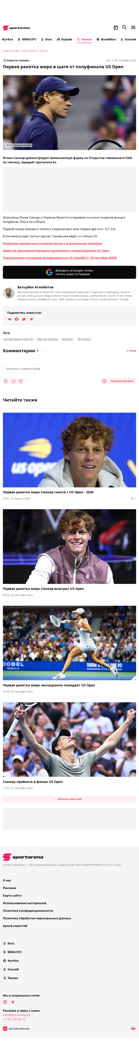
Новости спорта (11, 50)
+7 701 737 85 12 (14, 1019)
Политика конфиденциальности (28, 911)
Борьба (66, 39)
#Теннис (67, 339)
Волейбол (108, 39)
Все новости (29, 50)
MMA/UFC (29, 39)
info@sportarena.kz (16, 1015)
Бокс (48, 39)
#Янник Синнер (47, 339)
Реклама (9, 888)
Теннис (86, 39)
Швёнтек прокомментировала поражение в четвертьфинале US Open (56, 251)
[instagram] (5, 1002)
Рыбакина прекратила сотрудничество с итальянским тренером (52, 243)
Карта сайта (12, 895)
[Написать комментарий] (69, 369)
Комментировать (122, 381)
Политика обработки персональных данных (37, 918)
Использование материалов (24, 903)
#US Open (84, 339)
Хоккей (130, 39)
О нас (7, 880)
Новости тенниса (18, 60)
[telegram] (12, 1002)
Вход (133, 350)
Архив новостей (15, 926)
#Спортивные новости (18, 339)
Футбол (13, 961)
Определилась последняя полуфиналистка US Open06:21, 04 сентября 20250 (60, 258)
